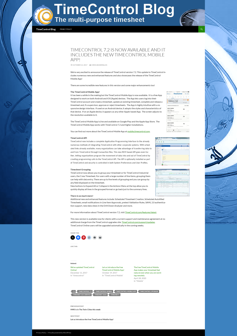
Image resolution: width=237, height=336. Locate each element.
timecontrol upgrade (149, 291)
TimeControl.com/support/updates (138, 222)
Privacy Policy (66, 29)
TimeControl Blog (46, 29)
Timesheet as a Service (82, 295)
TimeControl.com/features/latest (140, 212)
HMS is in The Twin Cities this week (85, 308)
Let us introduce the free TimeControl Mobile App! (92, 318)
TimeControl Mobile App (126, 291)
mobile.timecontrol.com (138, 131)
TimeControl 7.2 (85, 291)
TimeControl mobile (103, 291)
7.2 (74, 291)
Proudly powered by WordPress (59, 333)
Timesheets (115, 295)
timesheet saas (100, 295)
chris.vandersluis (99, 65)
